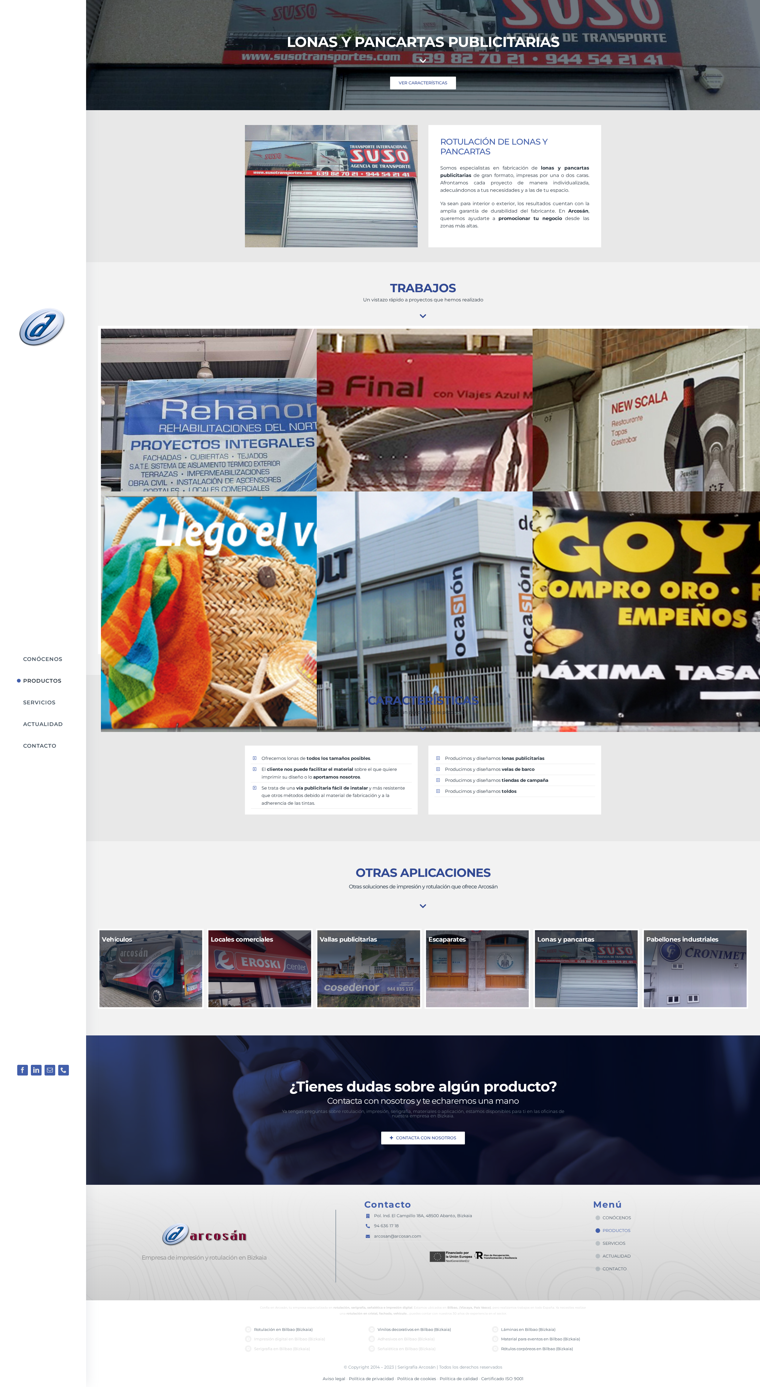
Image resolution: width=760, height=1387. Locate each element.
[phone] (63, 1070)
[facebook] (22, 1070)
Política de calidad (459, 1378)
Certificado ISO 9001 (502, 1378)
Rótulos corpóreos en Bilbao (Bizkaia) (537, 1348)
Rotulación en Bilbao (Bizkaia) (283, 1329)
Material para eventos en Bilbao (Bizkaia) (540, 1339)
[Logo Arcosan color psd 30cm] (44, 308)
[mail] (50, 1070)
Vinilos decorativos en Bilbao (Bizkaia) (414, 1329)
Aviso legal (334, 1378)
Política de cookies (417, 1378)
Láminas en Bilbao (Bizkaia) (528, 1329)
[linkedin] (36, 1070)
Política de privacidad (371, 1378)
